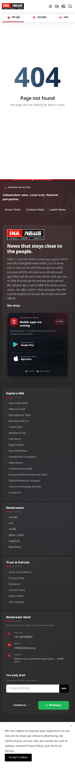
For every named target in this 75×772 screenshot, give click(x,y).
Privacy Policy (16, 578)
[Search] (70, 6)
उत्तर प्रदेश (13, 517)
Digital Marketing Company (24, 480)
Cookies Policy (17, 590)
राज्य (11, 523)
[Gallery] (63, 6)
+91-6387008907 (23, 637)
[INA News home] (13, 6)
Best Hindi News (18, 451)
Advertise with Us (19, 421)
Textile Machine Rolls (20, 469)
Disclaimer (14, 584)
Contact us (21, 705)
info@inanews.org (24, 648)
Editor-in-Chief (17, 409)
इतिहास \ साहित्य (16, 535)
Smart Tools (13, 210)
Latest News (57, 210)
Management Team (20, 415)
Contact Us (15, 492)
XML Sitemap (16, 602)
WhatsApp (55, 705)
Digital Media (16, 445)
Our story (15, 306)
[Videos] (57, 6)
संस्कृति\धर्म (14, 541)
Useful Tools (15, 427)
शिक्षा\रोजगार (15, 547)
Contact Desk (35, 210)
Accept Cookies (18, 757)
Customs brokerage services (25, 486)
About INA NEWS (18, 403)
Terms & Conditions (20, 572)
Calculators (15, 439)
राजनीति (12, 529)
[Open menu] (50, 6)
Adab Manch (16, 463)
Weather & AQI (17, 433)
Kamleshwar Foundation (23, 457)
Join (64, 688)
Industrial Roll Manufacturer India (28, 474)
